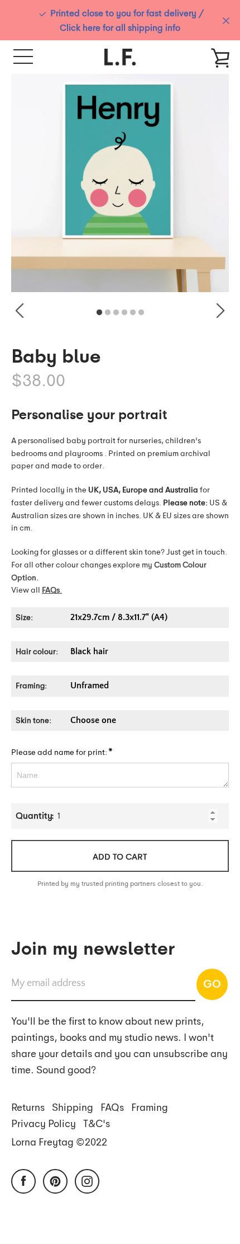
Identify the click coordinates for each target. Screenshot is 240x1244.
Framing (149, 1107)
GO (212, 983)
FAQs (112, 1107)
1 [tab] (99, 312)
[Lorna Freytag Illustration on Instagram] (87, 1180)
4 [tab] (124, 312)
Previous (19, 310)
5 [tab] (132, 312)
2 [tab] (107, 312)
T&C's (96, 1123)
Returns (28, 1107)
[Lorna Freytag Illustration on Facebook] (23, 1180)
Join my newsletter (93, 947)
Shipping (72, 1107)
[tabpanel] (120, 183)
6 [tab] (141, 312)
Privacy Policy (43, 1123)
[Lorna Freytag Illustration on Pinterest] (55, 1180)
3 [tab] (116, 312)
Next (220, 310)
